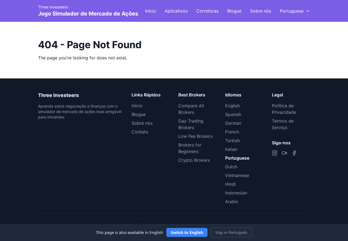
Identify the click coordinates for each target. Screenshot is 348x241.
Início (150, 11)
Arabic (231, 201)
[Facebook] (294, 153)
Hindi (230, 184)
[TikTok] (284, 153)
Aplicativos (176, 11)
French (232, 132)
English (232, 105)
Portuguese (237, 158)
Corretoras (207, 11)
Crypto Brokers (194, 160)
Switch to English (187, 232)
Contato (140, 132)
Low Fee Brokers (195, 136)
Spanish (233, 114)
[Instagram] (274, 153)
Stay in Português (231, 232)
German (233, 123)
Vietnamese (237, 175)
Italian (231, 149)
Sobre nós (260, 11)
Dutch (231, 166)
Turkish (232, 140)
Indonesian (236, 193)
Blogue (234, 11)
